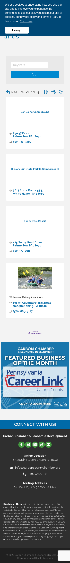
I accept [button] (16, 30)
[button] (8, 92)
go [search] (36, 74)
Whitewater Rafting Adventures (26, 297)
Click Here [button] (26, 21)
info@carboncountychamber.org (37, 467)
